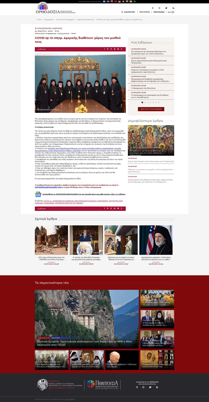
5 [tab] (153, 102)
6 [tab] (156, 102)
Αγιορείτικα (147, 362)
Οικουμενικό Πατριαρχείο (65, 19)
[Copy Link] (111, 49)
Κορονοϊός (103, 201)
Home (39, 19)
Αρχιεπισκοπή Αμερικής (85, 19)
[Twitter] (164, 8)
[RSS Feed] (171, 8)
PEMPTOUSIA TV (112, 362)
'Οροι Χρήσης (70, 399)
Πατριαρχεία (48, 19)
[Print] (114, 49)
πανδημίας (49, 203)
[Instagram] (157, 8)
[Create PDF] (121, 49)
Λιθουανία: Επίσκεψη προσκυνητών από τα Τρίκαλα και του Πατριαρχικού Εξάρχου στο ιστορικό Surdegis (157, 344)
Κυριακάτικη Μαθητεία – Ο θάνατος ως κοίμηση (122, 366)
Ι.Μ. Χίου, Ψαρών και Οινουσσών (49, 362)
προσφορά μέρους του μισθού (69, 203)
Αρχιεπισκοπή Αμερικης (63, 201)
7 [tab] (158, 102)
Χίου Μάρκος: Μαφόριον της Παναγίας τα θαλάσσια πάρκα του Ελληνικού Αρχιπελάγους (51, 366)
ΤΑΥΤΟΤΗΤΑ (144, 12)
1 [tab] (142, 102)
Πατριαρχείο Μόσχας (150, 300)
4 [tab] (150, 102)
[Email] (118, 49)
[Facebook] (150, 8)
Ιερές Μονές (56, 338)
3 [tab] (148, 102)
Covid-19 (48, 201)
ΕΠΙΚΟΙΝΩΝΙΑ (159, 12)
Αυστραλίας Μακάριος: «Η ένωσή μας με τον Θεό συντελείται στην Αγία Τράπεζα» (85, 366)
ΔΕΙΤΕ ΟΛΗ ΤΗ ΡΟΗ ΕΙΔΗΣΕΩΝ (151, 109)
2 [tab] (145, 102)
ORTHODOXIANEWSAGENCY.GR (48, 187)
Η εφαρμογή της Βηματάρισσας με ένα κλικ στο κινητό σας (157, 366)
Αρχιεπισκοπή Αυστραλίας (81, 362)
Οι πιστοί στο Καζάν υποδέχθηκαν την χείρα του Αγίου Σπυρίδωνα (156, 304)
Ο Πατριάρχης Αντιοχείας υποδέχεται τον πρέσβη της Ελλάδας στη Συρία (154, 324)
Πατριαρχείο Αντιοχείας (151, 320)
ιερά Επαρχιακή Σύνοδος (85, 201)
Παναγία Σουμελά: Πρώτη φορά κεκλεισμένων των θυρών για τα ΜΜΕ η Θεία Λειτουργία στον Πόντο (84, 343)
